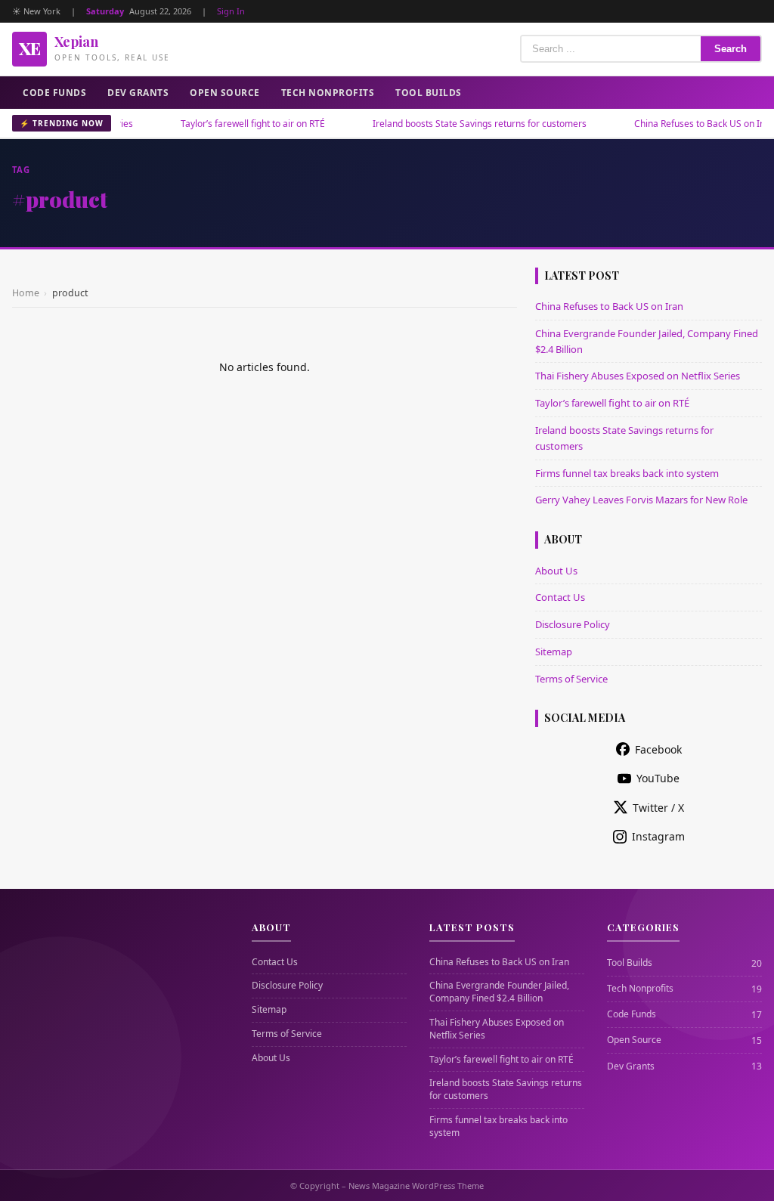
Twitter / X (658, 807)
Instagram (658, 836)
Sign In (231, 11)
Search (730, 48)
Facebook (658, 749)
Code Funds (54, 92)
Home (25, 292)
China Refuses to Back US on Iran (681, 123)
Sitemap (553, 651)
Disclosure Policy (572, 624)
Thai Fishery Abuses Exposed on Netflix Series (637, 375)
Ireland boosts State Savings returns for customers (457, 123)
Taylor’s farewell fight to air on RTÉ (230, 123)
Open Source (225, 92)
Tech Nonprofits (328, 92)
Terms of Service (571, 679)
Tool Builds (428, 92)
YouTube (658, 778)
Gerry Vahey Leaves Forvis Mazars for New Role (641, 499)
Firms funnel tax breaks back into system (627, 473)
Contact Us (560, 597)
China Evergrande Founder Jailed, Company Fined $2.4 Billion (499, 992)
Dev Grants (138, 92)
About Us (556, 570)
